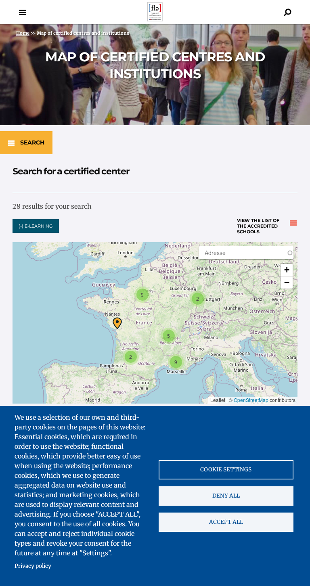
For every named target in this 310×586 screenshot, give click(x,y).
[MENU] (22, 12)
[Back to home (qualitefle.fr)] (155, 19)
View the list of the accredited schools (258, 223)
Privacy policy (33, 566)
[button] (117, 323)
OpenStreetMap (251, 399)
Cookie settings (225, 469)
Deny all (226, 495)
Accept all (226, 522)
